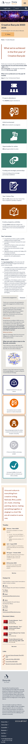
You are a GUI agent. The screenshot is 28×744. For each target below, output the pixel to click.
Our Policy (3, 733)
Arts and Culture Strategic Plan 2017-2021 (15, 656)
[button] (24, 3)
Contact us (3, 736)
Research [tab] (22, 297)
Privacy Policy (4, 722)
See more (14, 646)
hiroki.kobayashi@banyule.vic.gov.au (12, 612)
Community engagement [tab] (10, 297)
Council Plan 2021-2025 (11, 661)
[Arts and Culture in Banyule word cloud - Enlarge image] (14, 359)
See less (14, 573)
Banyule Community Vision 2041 (14, 664)
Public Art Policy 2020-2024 (13, 659)
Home (3, 40)
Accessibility (4, 727)
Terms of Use (4, 724)
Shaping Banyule (8, 738)
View (4, 334)
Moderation (4, 730)
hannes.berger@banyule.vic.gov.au (11, 596)
